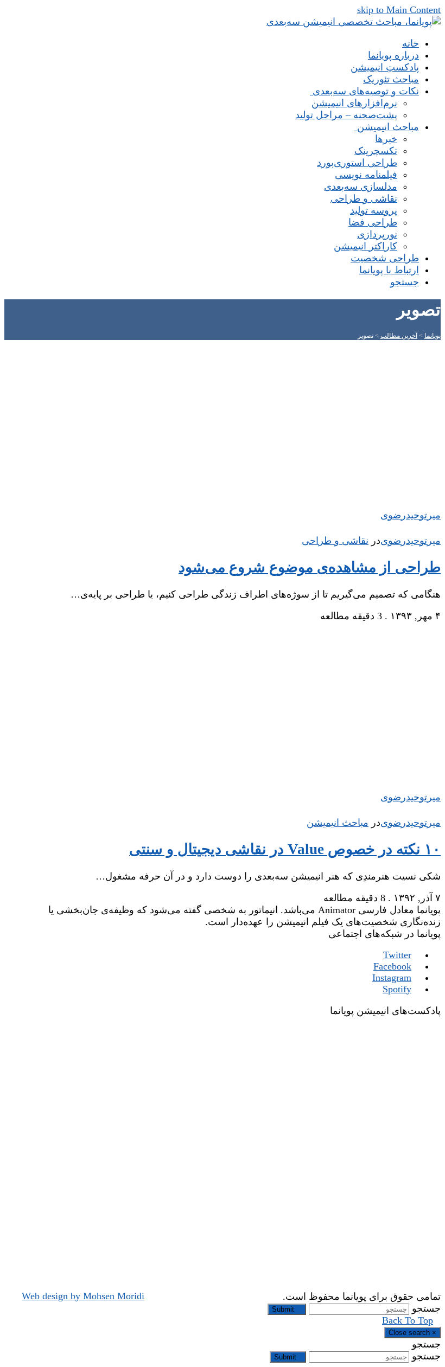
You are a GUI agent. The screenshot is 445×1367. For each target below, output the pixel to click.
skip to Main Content (399, 9)
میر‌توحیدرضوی (410, 540)
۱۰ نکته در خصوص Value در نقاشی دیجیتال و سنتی (285, 849)
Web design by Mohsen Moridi (83, 1296)
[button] (401, 282)
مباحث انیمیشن (337, 822)
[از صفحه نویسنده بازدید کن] (435, 528)
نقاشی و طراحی (335, 540)
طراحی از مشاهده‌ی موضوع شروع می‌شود (310, 567)
